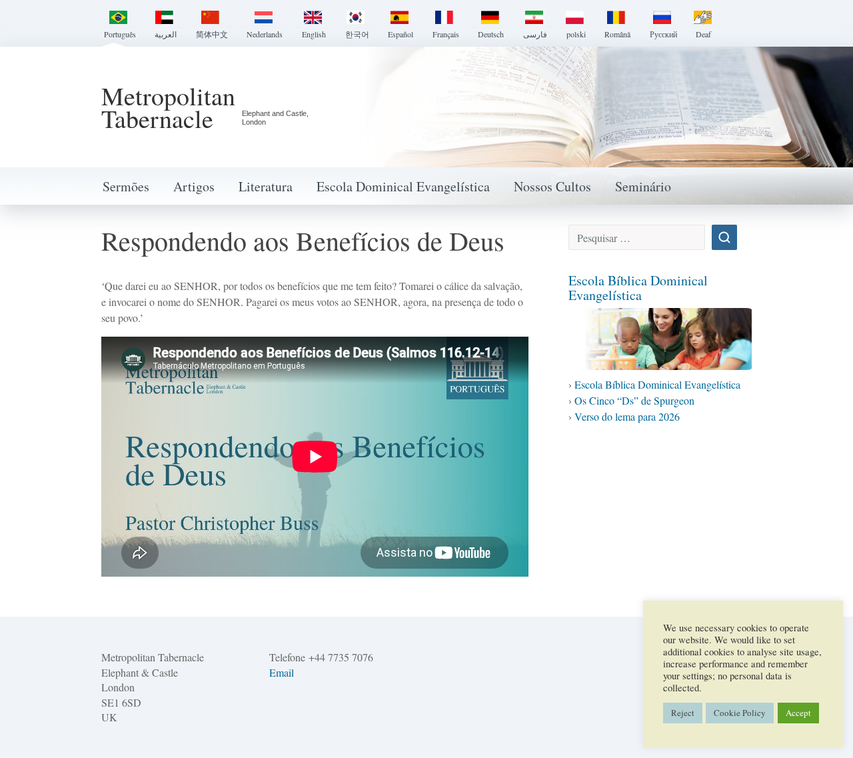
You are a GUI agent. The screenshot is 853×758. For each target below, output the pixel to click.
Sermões (126, 186)
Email (281, 672)
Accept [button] (798, 713)
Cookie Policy (740, 713)
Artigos (194, 186)
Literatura (266, 186)
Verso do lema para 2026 (627, 416)
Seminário (643, 186)
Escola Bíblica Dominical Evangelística (638, 287)
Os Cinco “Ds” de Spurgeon (634, 400)
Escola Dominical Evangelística (403, 186)
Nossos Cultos (552, 186)
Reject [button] (682, 713)
